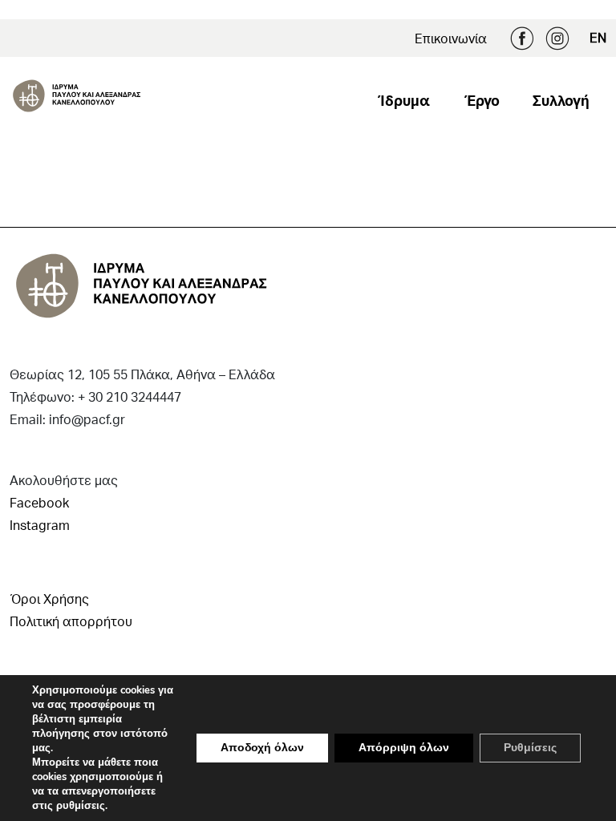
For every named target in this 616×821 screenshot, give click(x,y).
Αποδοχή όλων (262, 747)
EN (598, 37)
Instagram (557, 38)
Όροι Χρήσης (49, 598)
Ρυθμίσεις (530, 747)
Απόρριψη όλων (404, 747)
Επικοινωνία (451, 38)
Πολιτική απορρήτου (71, 621)
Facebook (522, 38)
